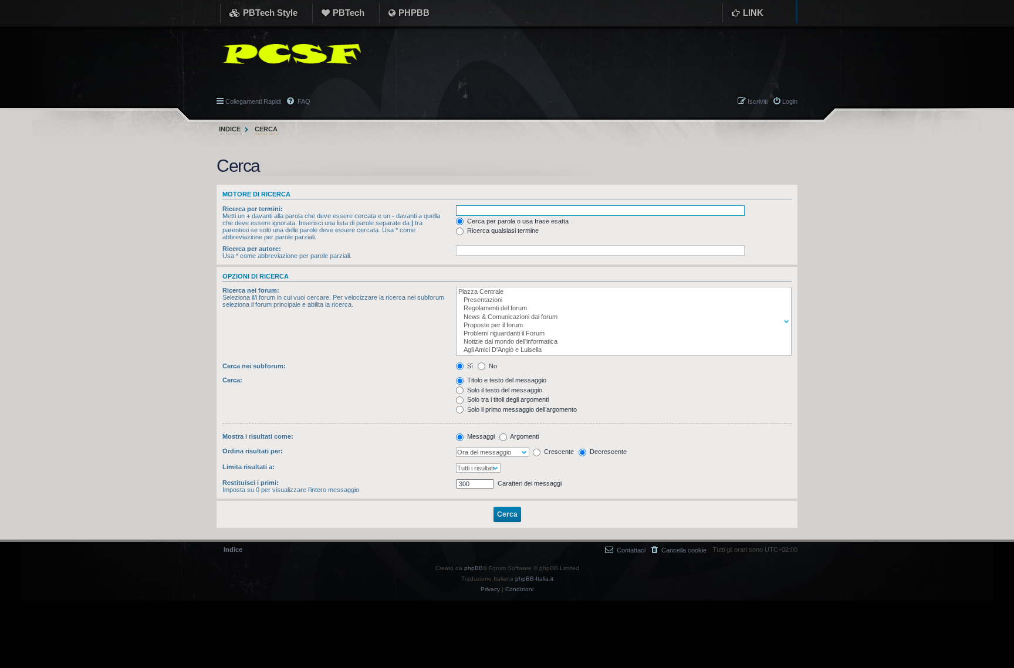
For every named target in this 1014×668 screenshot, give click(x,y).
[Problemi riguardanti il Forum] (621, 334)
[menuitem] (679, 549)
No (492, 365)
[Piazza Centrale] (621, 292)
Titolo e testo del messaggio (505, 380)
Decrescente (607, 451)
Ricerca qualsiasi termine (502, 230)
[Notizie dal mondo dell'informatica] (621, 342)
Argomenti (524, 436)
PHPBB (414, 13)
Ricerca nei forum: (250, 290)
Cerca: (232, 380)
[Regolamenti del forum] (621, 308)
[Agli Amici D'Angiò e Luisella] (621, 350)
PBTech (348, 13)
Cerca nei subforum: (254, 365)
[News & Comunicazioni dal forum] (621, 317)
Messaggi (480, 436)
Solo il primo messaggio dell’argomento (521, 409)
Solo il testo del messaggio (503, 390)
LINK (753, 13)
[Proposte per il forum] (621, 325)
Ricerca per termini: (252, 208)
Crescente (558, 451)
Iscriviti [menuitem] (758, 101)
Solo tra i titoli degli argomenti (507, 399)
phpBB (473, 568)
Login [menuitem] (789, 101)
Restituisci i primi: (250, 482)
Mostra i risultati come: (257, 436)
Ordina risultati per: (252, 451)
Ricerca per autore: (251, 248)
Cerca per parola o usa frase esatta (517, 221)
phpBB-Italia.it (534, 578)
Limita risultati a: (248, 466)
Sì (469, 365)
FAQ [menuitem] (303, 101)
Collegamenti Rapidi (253, 101)
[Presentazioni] (621, 300)
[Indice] (289, 54)
